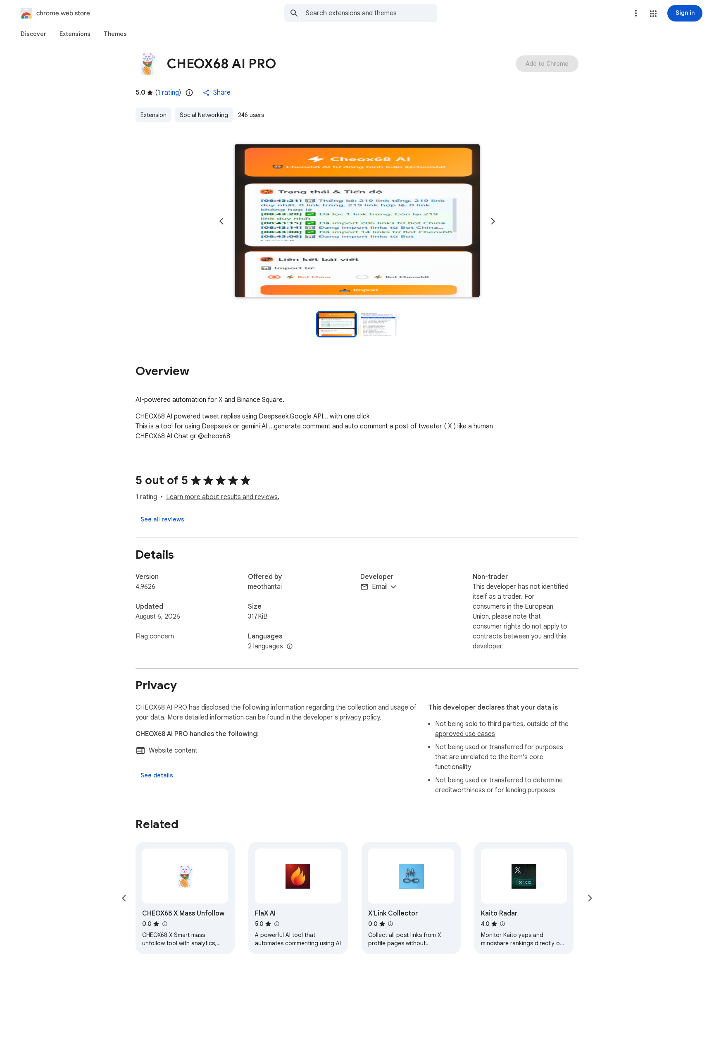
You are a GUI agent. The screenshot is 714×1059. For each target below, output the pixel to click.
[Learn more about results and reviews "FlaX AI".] (276, 924)
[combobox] (371, 13)
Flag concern (155, 636)
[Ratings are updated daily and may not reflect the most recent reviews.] (189, 92)
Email (380, 587)
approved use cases (465, 734)
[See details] (157, 775)
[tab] (33, 33)
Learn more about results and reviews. (222, 497)
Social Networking (204, 115)
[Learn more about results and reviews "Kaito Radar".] (502, 924)
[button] (653, 13)
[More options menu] (636, 13)
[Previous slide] (221, 221)
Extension (153, 115)
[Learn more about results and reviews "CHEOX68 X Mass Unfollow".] (164, 924)
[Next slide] (493, 221)
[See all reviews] (162, 519)
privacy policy (360, 717)
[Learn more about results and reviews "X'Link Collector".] (390, 924)
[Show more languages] (290, 647)
